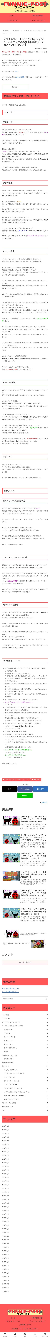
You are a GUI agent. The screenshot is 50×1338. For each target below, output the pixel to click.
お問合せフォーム (25, 1325)
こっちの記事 (20, 77)
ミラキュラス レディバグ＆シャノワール (17, 780)
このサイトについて (13, 1321)
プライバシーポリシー (37, 1321)
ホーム (13, 1318)
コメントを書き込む (25, 962)
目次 (13, 87)
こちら (16, 71)
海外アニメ (37, 780)
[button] (46, 998)
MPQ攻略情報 (37, 1318)
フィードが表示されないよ (10, 992)
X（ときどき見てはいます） (11, 988)
